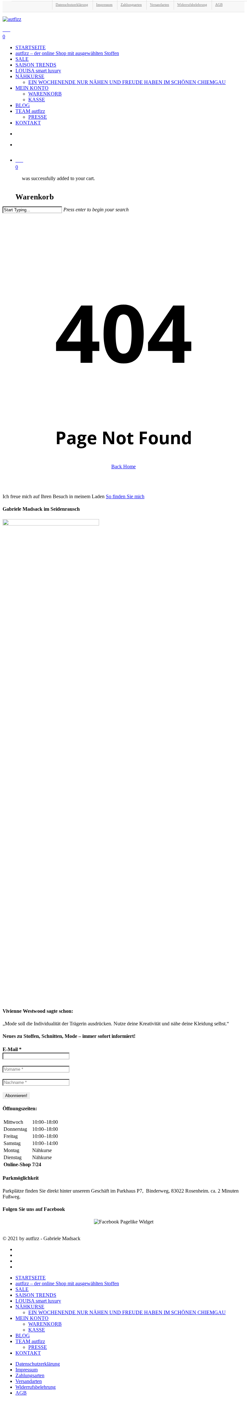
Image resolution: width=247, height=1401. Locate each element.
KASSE (36, 1329)
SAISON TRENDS (35, 1295)
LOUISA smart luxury (38, 1301)
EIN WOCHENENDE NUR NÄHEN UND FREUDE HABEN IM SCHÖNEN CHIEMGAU (127, 1312)
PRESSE (37, 1347)
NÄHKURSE (29, 1306)
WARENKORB (45, 1324)
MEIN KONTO (32, 1318)
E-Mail (12, 1049)
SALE (22, 1289)
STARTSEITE (30, 1277)
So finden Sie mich (125, 496)
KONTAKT (28, 1353)
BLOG (22, 1335)
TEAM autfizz (30, 1341)
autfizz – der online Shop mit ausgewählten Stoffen (67, 1283)
